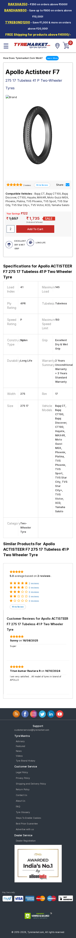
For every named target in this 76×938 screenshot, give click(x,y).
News (19, 751)
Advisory (20, 741)
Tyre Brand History (25, 760)
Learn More (52, 58)
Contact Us (21, 795)
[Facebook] (25, 714)
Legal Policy (22, 772)
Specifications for (37, 271)
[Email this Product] (67, 185)
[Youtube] (59, 714)
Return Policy (23, 789)
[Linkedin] (51, 714)
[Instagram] (33, 714)
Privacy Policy (23, 778)
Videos (19, 756)
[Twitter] (42, 714)
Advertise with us (25, 829)
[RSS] (16, 714)
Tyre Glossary (23, 812)
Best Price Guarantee (27, 823)
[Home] (32, 45)
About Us (20, 801)
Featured (20, 746)
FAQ (18, 806)
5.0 (12, 575)
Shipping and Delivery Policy (31, 783)
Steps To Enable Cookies (28, 818)
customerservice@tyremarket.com (31, 730)
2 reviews (27, 185)
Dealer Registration (26, 840)
